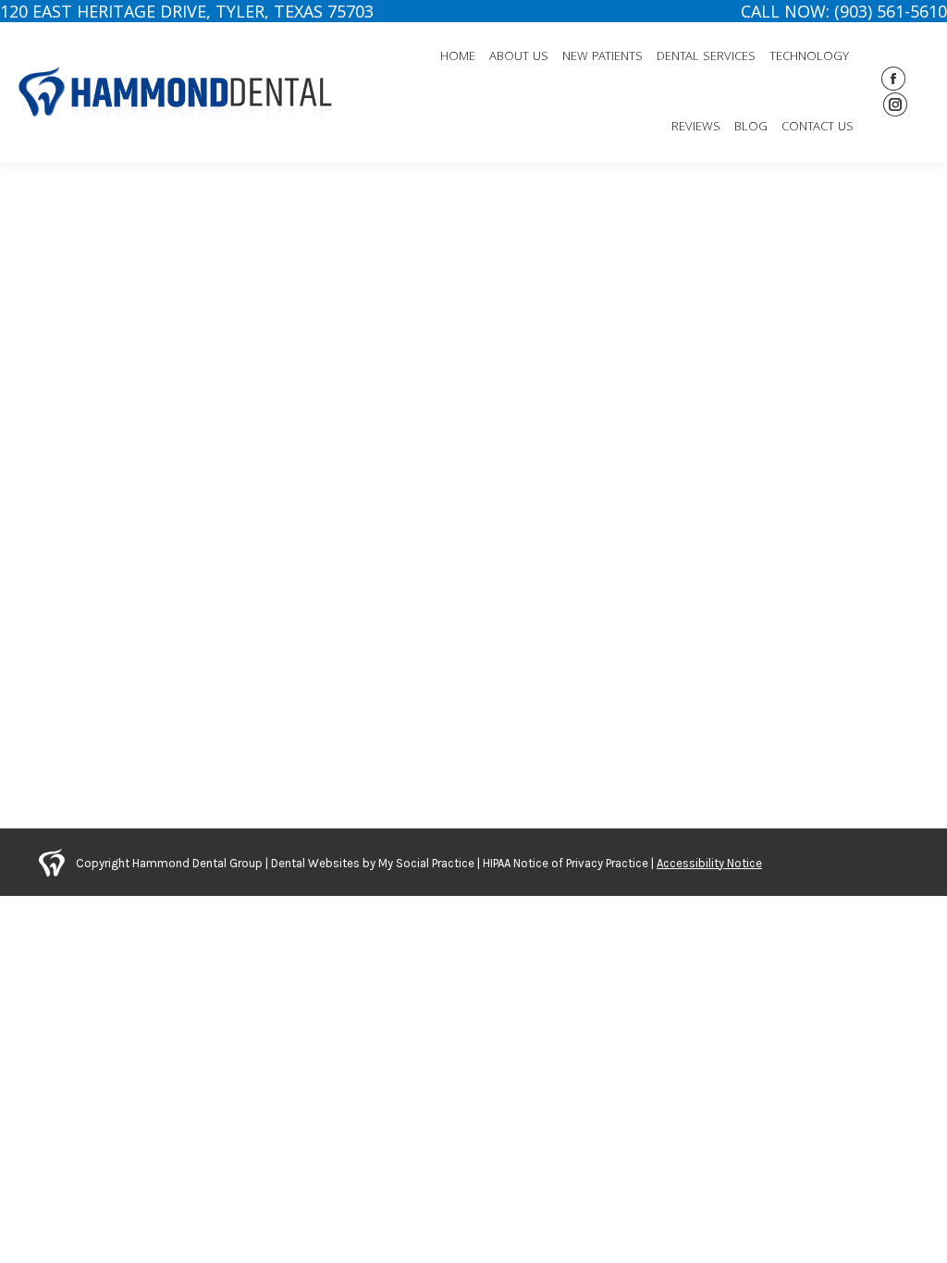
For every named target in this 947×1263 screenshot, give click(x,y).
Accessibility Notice (709, 863)
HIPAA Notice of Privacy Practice (565, 863)
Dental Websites (315, 863)
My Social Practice (424, 863)
